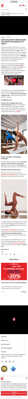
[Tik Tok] (13, 361)
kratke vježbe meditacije (11, 230)
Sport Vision (3, 12)
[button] (14, 9)
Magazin (8, 12)
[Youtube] (9, 361)
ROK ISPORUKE (14, 1)
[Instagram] (6, 361)
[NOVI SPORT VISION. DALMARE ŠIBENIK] (14, 271)
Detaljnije (23, 291)
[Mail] (18, 254)
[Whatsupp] (6, 254)
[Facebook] (2, 254)
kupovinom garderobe (18, 243)
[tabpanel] (14, 277)
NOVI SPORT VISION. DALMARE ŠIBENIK (14, 283)
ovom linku (18, 111)
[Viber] (10, 254)
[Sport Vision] (2, 5)
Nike (19, 65)
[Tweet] (14, 254)
